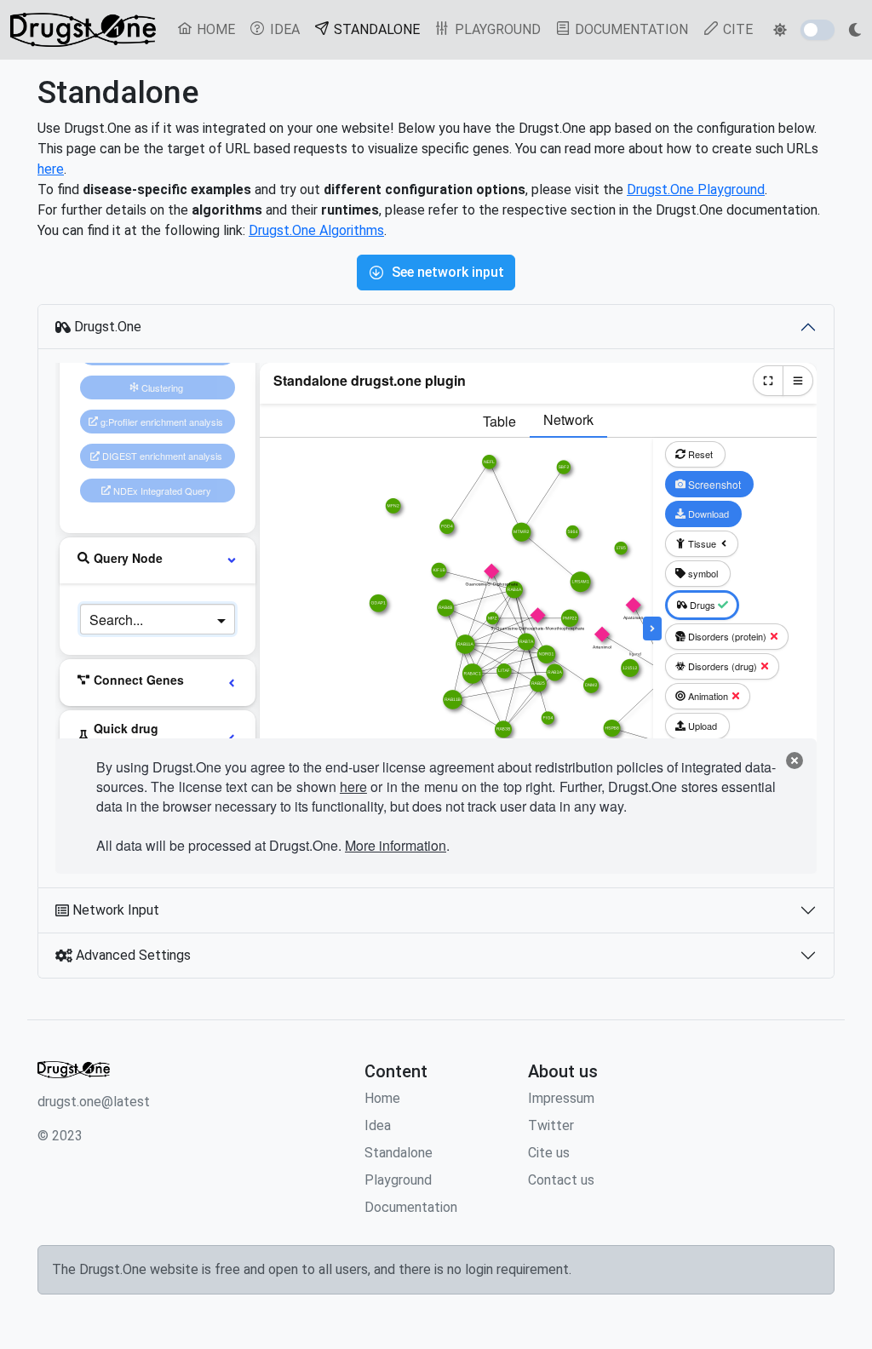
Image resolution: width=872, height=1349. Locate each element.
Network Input (114, 910)
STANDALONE (378, 28)
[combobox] (140, 619)
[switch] (817, 30)
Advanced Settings (131, 955)
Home (382, 1098)
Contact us (561, 1180)
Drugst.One (106, 327)
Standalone (398, 1153)
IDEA (283, 29)
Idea (377, 1125)
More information (395, 845)
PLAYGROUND (496, 29)
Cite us (549, 1153)
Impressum (561, 1098)
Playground (398, 1180)
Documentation (410, 1207)
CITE (736, 29)
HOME (214, 29)
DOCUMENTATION (629, 29)
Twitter (551, 1125)
